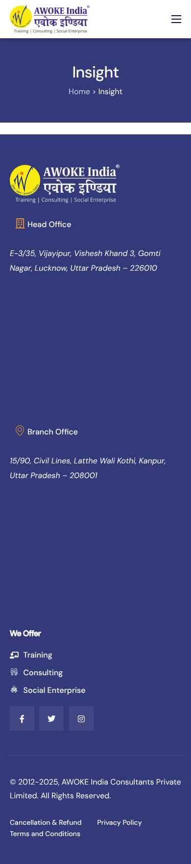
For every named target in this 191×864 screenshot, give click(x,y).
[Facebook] (22, 718)
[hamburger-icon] (176, 19)
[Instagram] (81, 718)
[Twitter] (51, 718)
